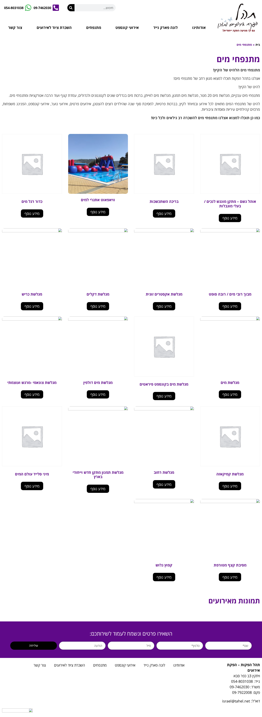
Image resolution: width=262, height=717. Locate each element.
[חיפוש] (71, 7)
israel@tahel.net (236, 701)
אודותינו (199, 27)
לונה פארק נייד (165, 27)
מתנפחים (93, 27)
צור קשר (15, 27)
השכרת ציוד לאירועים (54, 27)
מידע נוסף (229, 218)
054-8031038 (242, 681)
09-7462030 (239, 686)
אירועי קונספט (127, 27)
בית (257, 45)
